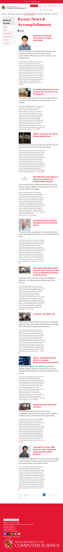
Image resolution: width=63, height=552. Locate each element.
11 (52, 494)
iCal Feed (6, 40)
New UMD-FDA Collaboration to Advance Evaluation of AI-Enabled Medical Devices (45, 179)
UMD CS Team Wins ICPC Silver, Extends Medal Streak (45, 135)
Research (11, 14)
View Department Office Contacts (11, 520)
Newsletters (7, 43)
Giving (55, 14)
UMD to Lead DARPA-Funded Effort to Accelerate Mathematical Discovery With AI (46, 360)
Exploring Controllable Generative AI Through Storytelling (42, 37)
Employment (34, 5)
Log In (59, 5)
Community (40, 14)
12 (55, 494)
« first (20, 494)
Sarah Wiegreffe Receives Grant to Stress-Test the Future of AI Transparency (45, 91)
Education (19, 14)
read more (35, 129)
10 (49, 494)
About (40, 5)
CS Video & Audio (8, 36)
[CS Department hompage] (31, 543)
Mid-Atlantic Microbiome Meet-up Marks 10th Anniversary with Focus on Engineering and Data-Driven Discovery (46, 271)
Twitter (8, 534)
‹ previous (26, 494)
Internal (45, 5)
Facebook (4, 534)
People (4, 14)
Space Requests (52, 5)
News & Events (30, 14)
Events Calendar (8, 33)
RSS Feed (19, 534)
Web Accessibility (7, 536)
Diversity (48, 14)
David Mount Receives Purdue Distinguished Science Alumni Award (45, 222)
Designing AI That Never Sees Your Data (45, 405)
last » (24, 497)
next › (20, 497)
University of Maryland (31, 1)
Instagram (12, 534)
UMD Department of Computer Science (14, 7)
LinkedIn (15, 534)
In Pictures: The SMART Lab (44, 314)
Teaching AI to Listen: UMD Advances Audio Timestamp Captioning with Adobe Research (44, 450)
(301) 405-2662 (13, 531)
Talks (5, 30)
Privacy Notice (16, 536)
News (5, 27)
